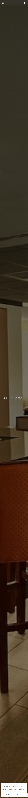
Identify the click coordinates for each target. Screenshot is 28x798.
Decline (7, 794)
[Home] (24, 3)
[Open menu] (3, 3)
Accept (19, 794)
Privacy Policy (5, 786)
